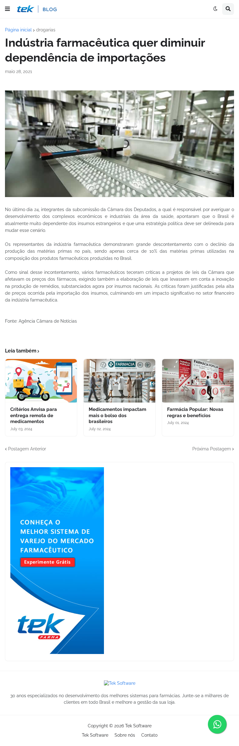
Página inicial (18, 30)
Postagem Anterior (27, 448)
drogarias (45, 30)
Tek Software (138, 725)
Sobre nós (125, 735)
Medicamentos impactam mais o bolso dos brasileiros (117, 415)
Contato (149, 735)
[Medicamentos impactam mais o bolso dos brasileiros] (119, 381)
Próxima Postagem (211, 448)
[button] (7, 9)
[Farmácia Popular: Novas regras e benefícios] (198, 381)
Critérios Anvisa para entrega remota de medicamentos (33, 415)
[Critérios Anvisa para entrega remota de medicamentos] (41, 381)
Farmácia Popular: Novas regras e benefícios (195, 412)
